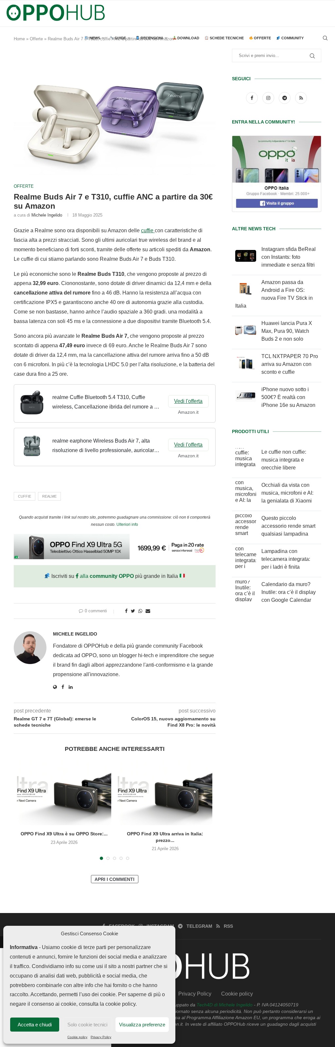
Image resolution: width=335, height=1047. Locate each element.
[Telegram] (285, 98)
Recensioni (151, 38)
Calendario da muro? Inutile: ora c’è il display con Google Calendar (288, 592)
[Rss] (301, 98)
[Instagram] (269, 98)
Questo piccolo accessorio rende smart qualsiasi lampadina (288, 526)
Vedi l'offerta (188, 401)
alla (106, 576)
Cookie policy (77, 1037)
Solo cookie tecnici (87, 1024)
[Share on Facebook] (126, 611)
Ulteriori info (127, 524)
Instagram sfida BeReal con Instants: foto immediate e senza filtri (288, 257)
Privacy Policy (101, 1037)
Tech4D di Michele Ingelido (225, 1004)
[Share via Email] (148, 611)
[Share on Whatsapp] (140, 611)
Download (187, 38)
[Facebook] (252, 98)
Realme (49, 496)
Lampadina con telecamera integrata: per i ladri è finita (285, 559)
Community (292, 38)
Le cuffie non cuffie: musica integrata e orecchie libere (283, 459)
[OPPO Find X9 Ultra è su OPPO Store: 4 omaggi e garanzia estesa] (64, 793)
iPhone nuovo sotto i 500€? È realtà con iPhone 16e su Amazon (288, 397)
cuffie (148, 230)
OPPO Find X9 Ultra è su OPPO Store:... (64, 833)
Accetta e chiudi (35, 1024)
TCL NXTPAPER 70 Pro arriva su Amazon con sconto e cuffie (289, 364)
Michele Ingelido (46, 215)
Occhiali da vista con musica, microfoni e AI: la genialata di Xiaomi (287, 493)
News (94, 38)
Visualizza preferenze (142, 1024)
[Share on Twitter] (133, 611)
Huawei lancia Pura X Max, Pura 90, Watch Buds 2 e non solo (286, 331)
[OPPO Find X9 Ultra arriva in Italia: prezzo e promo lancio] (165, 793)
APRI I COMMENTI (114, 879)
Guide (120, 38)
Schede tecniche (226, 38)
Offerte (262, 38)
